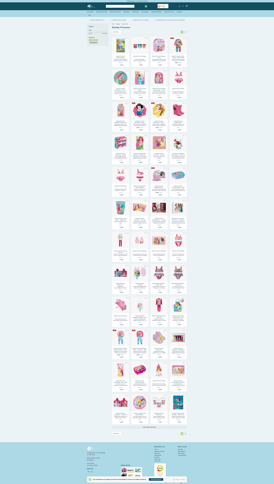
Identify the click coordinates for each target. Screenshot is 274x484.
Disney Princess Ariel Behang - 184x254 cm (178, 414)
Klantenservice (157, 459)
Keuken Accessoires (169, 12)
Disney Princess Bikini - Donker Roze (159, 284)
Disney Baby (126, 12)
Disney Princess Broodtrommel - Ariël (178, 186)
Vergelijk (121, 65)
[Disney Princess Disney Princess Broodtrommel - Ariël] (178, 175)
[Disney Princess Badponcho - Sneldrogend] (120, 272)
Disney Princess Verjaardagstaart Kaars (178, 381)
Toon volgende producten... (149, 427)
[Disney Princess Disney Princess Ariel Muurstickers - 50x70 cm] (178, 142)
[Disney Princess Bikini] (178, 240)
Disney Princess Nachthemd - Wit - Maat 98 (120, 381)
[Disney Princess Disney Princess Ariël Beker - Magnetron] (120, 207)
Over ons (156, 449)
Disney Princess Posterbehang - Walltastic (120, 57)
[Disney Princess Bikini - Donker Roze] (159, 272)
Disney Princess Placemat (159, 250)
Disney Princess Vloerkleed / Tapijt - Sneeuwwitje (139, 121)
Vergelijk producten (182, 455)
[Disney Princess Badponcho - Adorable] (120, 402)
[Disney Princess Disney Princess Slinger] (139, 45)
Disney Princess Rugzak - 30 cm (159, 57)
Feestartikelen (135, 12)
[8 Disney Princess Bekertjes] (159, 402)
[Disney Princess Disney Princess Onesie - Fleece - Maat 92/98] (178, 45)
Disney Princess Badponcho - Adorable (120, 414)
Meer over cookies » (180, 479)
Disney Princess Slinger (139, 56)
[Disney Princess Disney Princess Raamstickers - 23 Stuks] (159, 207)
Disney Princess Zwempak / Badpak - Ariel (140, 316)
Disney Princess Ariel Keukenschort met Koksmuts (178, 316)
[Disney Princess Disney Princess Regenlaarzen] (178, 110)
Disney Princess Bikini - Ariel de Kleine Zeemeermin (139, 186)
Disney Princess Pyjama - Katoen (121, 251)
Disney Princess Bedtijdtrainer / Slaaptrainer (159, 186)
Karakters (118, 24)
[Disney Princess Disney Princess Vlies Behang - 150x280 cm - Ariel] (139, 142)
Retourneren (156, 457)
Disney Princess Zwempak (139, 284)
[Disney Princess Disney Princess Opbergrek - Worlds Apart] (120, 142)
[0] (186, 6)
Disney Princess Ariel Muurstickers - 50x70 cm (178, 154)
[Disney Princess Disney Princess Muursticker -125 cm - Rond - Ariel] (120, 77)
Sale (89, 15)
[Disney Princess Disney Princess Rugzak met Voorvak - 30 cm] (159, 77)
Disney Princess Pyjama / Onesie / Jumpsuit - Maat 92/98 (140, 349)
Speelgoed (179, 12)
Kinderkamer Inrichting (101, 12)
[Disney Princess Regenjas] (139, 240)
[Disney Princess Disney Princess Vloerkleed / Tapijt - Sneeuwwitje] (139, 110)
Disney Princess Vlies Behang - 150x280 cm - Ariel (139, 154)
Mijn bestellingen (181, 451)
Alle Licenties (90, 12)
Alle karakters (93, 40)
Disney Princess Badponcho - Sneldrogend (120, 284)
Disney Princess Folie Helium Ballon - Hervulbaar (140, 414)
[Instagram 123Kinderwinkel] (91, 471)
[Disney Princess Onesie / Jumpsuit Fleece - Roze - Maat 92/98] (120, 337)
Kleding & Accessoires (115, 12)
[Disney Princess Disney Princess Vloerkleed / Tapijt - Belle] (159, 110)
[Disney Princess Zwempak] (139, 272)
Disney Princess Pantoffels (159, 349)
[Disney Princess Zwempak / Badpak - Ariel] (139, 305)
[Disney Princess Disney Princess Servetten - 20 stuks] (159, 142)
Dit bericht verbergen (156, 479)
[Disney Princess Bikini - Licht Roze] (178, 272)
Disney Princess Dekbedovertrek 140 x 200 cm (120, 121)
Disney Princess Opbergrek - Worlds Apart (120, 154)
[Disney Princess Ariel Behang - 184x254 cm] (178, 402)
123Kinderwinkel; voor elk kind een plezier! (137, 1)
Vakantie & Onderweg (156, 12)
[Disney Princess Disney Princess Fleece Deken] (139, 77)
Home (113, 24)
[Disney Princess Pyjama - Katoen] (120, 240)
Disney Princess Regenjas (140, 250)
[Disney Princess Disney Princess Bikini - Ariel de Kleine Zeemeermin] (139, 175)
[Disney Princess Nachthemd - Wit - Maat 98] (120, 370)
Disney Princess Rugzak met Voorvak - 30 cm (158, 89)
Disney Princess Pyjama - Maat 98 (159, 316)
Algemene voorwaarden (159, 451)
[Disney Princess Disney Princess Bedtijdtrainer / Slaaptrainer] (159, 175)
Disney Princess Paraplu (120, 315)
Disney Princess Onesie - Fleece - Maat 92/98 (178, 57)
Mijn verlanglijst (181, 453)
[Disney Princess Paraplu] (120, 305)
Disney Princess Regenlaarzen (178, 121)
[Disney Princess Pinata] (159, 370)
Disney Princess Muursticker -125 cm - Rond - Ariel (120, 89)
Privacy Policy (157, 453)
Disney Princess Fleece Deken (139, 89)
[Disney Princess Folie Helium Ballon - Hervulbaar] (139, 402)
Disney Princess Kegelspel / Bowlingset (178, 349)
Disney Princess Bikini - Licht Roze (178, 284)
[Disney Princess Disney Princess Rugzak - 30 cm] (159, 45)
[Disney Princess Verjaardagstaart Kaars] (178, 370)
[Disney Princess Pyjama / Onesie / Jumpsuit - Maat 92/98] (139, 337)
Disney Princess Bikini (178, 88)
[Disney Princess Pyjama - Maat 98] (159, 305)
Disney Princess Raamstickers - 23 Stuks (159, 219)
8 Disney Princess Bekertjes (159, 414)
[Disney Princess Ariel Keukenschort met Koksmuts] (178, 305)
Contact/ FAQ (157, 461)
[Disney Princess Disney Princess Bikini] (178, 77)
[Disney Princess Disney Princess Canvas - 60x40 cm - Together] (178, 207)
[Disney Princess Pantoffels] (159, 337)
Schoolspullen (145, 12)
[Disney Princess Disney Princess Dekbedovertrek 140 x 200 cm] (120, 110)
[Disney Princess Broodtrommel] (139, 370)
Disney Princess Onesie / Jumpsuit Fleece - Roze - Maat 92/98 (121, 349)
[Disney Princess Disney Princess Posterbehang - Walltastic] (120, 45)
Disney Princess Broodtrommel (139, 381)
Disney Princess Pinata (159, 380)
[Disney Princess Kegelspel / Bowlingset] (178, 337)
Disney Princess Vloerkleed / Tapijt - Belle (159, 121)
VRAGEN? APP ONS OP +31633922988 (141, 20)
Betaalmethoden (157, 455)
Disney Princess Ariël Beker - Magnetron (120, 219)
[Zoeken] (133, 6)
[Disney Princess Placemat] (159, 240)
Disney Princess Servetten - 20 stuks (159, 154)
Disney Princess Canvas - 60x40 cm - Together (178, 219)
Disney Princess (93, 42)
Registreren (180, 449)
